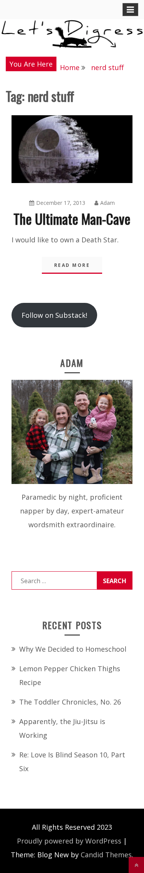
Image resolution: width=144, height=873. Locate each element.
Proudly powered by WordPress (69, 840)
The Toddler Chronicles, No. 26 (70, 701)
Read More (72, 265)
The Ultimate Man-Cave (72, 218)
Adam (107, 202)
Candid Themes (106, 854)
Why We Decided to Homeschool (72, 649)
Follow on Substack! (54, 315)
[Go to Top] (136, 865)
